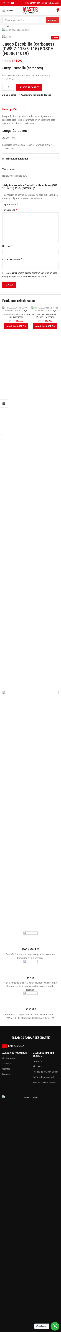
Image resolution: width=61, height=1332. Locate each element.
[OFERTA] (16, 309)
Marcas (6, 1074)
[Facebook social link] (4, 2)
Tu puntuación (10, 204)
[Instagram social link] (8, 2)
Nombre (7, 246)
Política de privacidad (43, 1077)
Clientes (6, 1069)
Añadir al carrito (29, 87)
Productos (38, 1061)
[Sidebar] (4, 403)
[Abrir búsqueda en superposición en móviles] (30, 20)
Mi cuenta (38, 1066)
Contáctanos (8, 1058)
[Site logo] (30, 10)
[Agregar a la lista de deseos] (25, 311)
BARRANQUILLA (16, 1046)
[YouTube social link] (12, 2)
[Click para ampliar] (8, 25)
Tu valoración (9, 209)
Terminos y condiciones (44, 1082)
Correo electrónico (12, 259)
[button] (16, 326)
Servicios (6, 1063)
